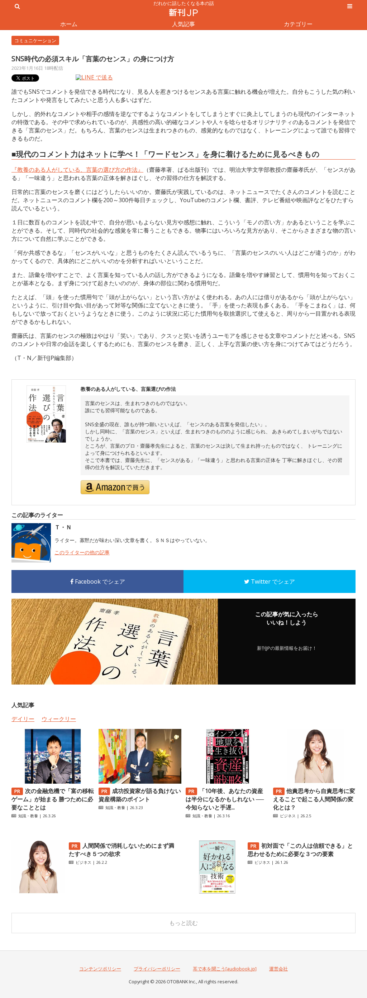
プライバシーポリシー (157, 968)
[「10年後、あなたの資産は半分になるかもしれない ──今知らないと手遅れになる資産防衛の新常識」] (227, 781)
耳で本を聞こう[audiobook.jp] (225, 968)
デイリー (22, 719)
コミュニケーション (35, 40)
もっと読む (183, 923)
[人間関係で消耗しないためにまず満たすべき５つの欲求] (38, 892)
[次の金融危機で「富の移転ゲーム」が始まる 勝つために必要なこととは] (52, 781)
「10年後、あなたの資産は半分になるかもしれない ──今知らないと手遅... (225, 799)
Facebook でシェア (99, 581)
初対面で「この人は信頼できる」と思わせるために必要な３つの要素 (300, 850)
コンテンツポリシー (100, 968)
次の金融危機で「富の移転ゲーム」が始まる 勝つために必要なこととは (52, 799)
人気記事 (183, 24)
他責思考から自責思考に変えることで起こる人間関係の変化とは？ (314, 799)
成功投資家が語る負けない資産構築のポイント (140, 795)
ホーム (68, 24)
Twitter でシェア (272, 581)
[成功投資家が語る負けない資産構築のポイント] (140, 781)
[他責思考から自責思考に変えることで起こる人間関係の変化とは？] (314, 781)
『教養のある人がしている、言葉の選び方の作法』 (77, 170)
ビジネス (288, 815)
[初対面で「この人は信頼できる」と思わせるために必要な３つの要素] (217, 892)
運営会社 (278, 968)
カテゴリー (298, 24)
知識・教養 (28, 815)
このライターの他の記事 (82, 552)
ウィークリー (59, 719)
